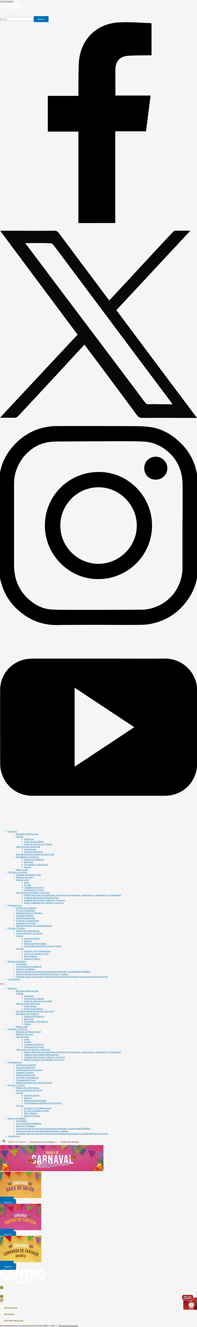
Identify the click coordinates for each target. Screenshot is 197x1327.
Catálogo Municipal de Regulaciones (41, 897)
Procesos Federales (25, 910)
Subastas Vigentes (25, 915)
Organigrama (30, 849)
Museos (28, 941)
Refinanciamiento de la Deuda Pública (34, 925)
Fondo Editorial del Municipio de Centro (43, 946)
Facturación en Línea (34, 890)
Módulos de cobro (24, 877)
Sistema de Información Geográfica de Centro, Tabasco (42, 974)
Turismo (20, 948)
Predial (27, 885)
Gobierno (12, 831)
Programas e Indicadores (36, 864)
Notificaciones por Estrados (29, 913)
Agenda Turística (32, 959)
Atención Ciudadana (25, 969)
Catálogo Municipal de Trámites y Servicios (44, 900)
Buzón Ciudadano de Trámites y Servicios (44, 903)
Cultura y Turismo (16, 928)
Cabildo (19, 836)
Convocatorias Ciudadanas (28, 966)
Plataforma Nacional (25, 918)
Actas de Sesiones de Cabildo (38, 844)
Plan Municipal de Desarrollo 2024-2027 (35, 854)
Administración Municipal (28, 846)
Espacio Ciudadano (17, 961)
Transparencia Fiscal (26, 923)
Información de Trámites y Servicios (33, 892)
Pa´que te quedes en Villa (36, 953)
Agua (26, 882)
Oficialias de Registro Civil (28, 874)
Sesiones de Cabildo (34, 841)
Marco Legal (22, 869)
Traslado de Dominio (34, 887)
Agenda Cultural (31, 938)
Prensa (27, 867)
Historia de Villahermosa (27, 931)
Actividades (21, 964)
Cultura (19, 936)
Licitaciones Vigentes (26, 908)
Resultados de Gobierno (27, 857)
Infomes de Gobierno (34, 859)
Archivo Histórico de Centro (29, 933)
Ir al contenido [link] (7, 1)
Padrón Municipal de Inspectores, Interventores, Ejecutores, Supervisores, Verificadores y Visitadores (72, 895)
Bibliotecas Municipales (35, 943)
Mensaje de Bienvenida (27, 834)
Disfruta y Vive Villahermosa (37, 951)
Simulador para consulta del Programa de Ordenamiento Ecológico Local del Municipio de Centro (62, 976)
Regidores (29, 839)
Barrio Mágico (30, 956)
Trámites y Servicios (17, 872)
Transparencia (15, 905)
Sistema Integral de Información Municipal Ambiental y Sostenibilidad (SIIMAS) (53, 971)
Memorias (29, 862)
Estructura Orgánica (33, 852)
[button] (98, 984)
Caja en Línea (22, 880)
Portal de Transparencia (27, 920)
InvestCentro (14, 979)
